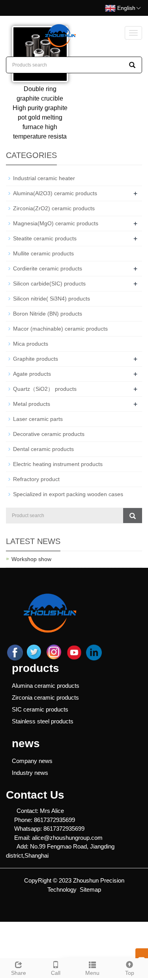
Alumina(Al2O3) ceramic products (55, 193)
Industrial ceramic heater (44, 178)
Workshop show (31, 559)
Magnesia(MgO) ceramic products (55, 223)
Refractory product (36, 479)
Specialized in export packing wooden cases (68, 494)
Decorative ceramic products (48, 434)
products (35, 668)
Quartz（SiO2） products (45, 389)
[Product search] (132, 515)
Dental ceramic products (43, 449)
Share (18, 973)
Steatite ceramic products (45, 238)
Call (55, 973)
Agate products (32, 374)
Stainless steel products (42, 721)
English (125, 8)
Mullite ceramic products (43, 253)
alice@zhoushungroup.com (67, 837)
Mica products (30, 344)
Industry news (30, 772)
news (26, 743)
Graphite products (35, 359)
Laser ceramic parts (38, 419)
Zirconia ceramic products (45, 697)
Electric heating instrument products (58, 464)
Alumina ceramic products (45, 685)
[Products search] (132, 65)
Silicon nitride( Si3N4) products (51, 298)
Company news (32, 760)
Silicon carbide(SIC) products (49, 283)
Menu (92, 973)
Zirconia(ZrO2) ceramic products (54, 208)
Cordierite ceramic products (47, 268)
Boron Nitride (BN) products (47, 313)
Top (129, 973)
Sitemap (90, 889)
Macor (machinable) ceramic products (60, 328)
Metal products (31, 404)
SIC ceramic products (40, 709)
